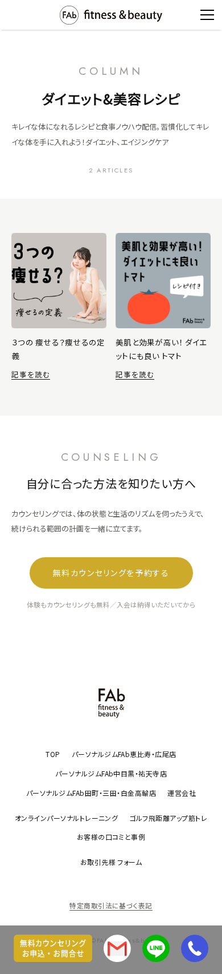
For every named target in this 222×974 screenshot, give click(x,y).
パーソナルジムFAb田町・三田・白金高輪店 (91, 793)
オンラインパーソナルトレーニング (66, 818)
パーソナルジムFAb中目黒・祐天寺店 (111, 773)
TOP (53, 754)
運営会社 (181, 793)
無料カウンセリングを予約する (111, 572)
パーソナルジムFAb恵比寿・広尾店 (124, 754)
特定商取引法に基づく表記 (111, 905)
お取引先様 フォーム (111, 862)
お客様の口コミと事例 (111, 837)
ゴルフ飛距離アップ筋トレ (168, 818)
